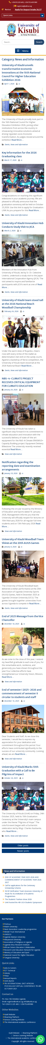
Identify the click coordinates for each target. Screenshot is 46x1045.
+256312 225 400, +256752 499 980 (24, 2)
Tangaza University (11, 957)
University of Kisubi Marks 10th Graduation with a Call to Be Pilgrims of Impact (20, 770)
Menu (25, 51)
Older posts (23, 845)
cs (19, 84)
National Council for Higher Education (19, 955)
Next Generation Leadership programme (20, 929)
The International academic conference (20, 1022)
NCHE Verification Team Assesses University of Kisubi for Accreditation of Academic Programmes (23, 893)
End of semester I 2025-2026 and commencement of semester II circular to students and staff (21, 693)
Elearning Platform (11, 1017)
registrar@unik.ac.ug (24, 6)
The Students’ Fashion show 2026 (18, 899)
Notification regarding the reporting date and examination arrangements (21, 466)
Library (7, 973)
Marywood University (12, 939)
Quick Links (8, 15)
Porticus (7, 924)
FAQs (6, 976)
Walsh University (10, 926)
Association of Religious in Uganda (18, 942)
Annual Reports (10, 978)
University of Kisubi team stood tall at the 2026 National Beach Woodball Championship (22, 304)
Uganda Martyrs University (14, 937)
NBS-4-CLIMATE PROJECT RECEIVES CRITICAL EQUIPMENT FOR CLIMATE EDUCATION (21, 382)
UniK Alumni (9, 981)
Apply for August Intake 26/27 (28, 9)
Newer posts (23, 851)
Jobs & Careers (10, 968)
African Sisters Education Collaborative (19, 947)
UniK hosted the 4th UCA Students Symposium (23, 902)
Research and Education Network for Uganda (22, 950)
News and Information (19, 144)
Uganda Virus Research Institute (17, 945)
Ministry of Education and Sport (16, 952)
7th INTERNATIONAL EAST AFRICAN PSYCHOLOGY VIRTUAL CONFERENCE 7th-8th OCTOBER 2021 (22, 986)
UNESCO (7, 934)
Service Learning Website (14, 1019)
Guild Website (9, 1014)
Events (7, 144)
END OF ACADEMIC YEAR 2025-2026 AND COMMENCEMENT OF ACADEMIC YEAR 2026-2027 (23, 879)
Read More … (17, 140)
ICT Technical (9, 970)
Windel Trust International (14, 932)
